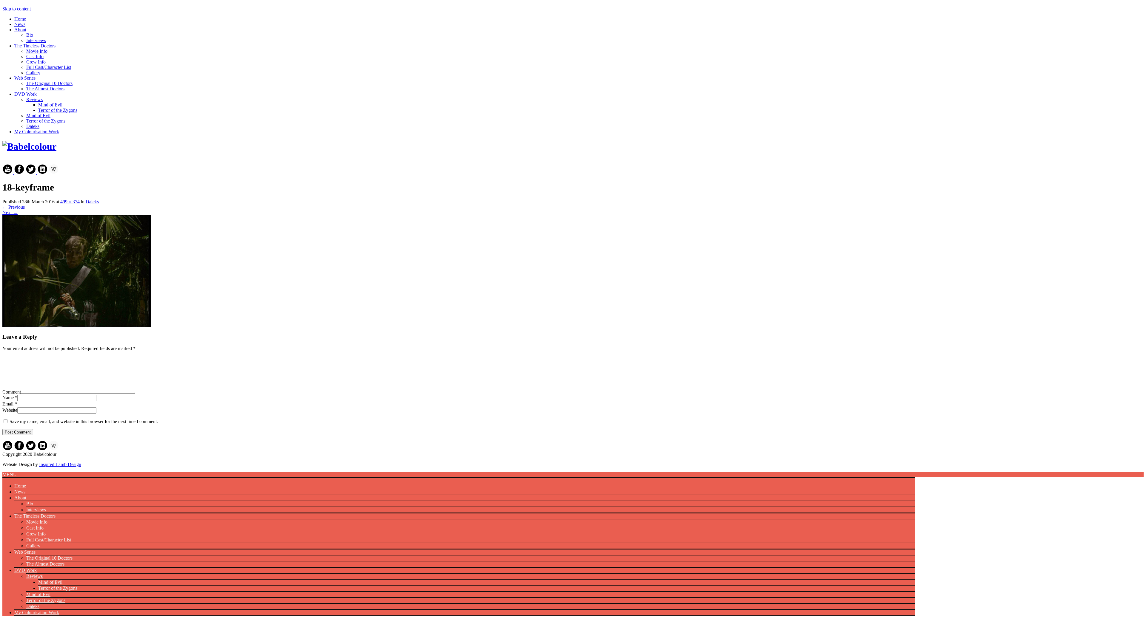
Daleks (32, 126)
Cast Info (35, 56)
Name (8, 397)
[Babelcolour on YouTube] (8, 172)
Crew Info (36, 61)
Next (10, 212)
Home (20, 18)
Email (7, 403)
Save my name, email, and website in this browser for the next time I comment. (84, 421)
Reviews (34, 99)
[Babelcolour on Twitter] (31, 172)
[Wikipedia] (54, 172)
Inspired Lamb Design (60, 464)
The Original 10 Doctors (49, 83)
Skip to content (16, 8)
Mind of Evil (50, 104)
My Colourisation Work (36, 131)
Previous (13, 207)
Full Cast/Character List (48, 67)
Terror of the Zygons (57, 110)
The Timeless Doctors (35, 45)
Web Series (25, 77)
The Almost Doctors (45, 88)
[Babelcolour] (29, 146)
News (19, 24)
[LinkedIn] (42, 172)
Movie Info (36, 51)
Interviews (36, 40)
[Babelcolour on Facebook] (19, 172)
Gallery (33, 72)
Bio (29, 35)
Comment (11, 391)
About (20, 29)
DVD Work (25, 94)
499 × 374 (70, 201)
